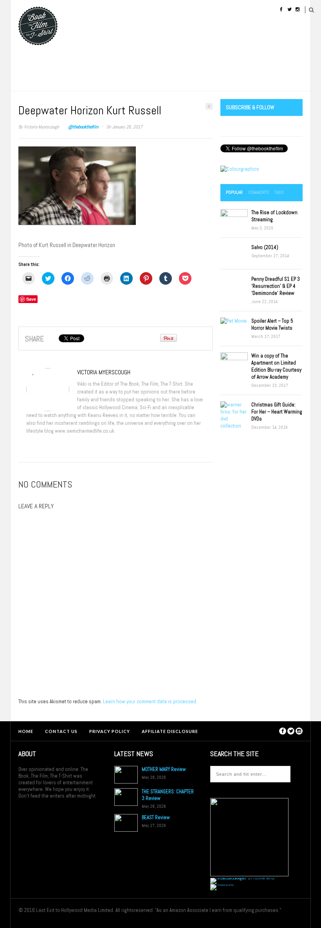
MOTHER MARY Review (164, 769)
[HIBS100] (222, 884)
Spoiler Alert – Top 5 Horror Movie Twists (272, 324)
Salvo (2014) (264, 247)
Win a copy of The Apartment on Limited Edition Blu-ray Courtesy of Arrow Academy (276, 366)
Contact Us (61, 731)
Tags (278, 192)
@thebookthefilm (83, 127)
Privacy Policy (109, 731)
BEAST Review (156, 817)
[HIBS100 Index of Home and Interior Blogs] (242, 877)
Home (25, 731)
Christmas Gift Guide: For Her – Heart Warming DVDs (276, 411)
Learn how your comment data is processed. (150, 701)
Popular (234, 192)
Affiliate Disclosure (170, 731)
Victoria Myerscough (41, 127)
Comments (258, 192)
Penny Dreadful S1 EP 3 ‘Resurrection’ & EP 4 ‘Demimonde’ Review (275, 286)
